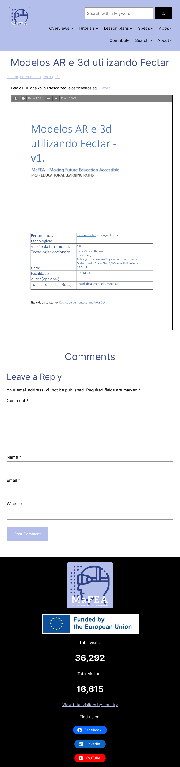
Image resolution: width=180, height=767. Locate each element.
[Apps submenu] (171, 28)
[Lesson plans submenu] (131, 28)
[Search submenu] (151, 40)
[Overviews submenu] (72, 28)
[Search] (163, 13)
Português (51, 77)
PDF (117, 88)
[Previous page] (15, 98)
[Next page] (23, 98)
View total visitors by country (90, 704)
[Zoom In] (56, 98)
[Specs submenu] (152, 28)
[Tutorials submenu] (97, 28)
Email (13, 480)
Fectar (13, 77)
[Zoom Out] (48, 98)
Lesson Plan (30, 77)
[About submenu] (171, 40)
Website (14, 503)
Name (14, 457)
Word (106, 88)
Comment (18, 400)
